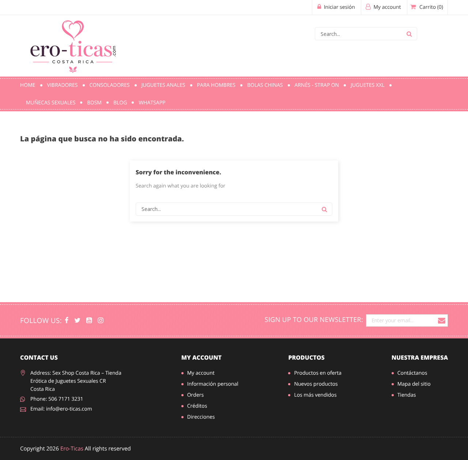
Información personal (212, 384)
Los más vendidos (315, 395)
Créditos (197, 405)
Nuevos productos (315, 384)
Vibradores (62, 85)
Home (27, 85)
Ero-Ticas (71, 448)
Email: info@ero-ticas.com (61, 408)
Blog (120, 102)
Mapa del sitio (414, 384)
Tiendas (406, 395)
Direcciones (201, 416)
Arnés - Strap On (317, 85)
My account (201, 357)
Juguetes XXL (367, 85)
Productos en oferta (317, 373)
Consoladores (110, 85)
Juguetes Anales (163, 85)
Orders (195, 395)
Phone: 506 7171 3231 (56, 399)
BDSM (94, 102)
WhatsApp (152, 102)
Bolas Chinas (265, 85)
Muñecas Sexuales (50, 102)
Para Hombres (216, 85)
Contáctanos (412, 373)
